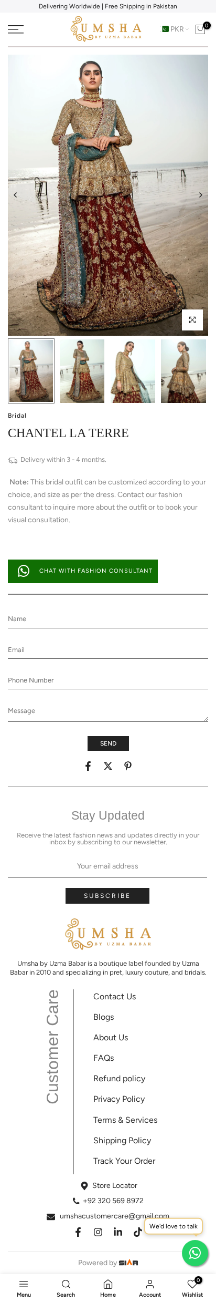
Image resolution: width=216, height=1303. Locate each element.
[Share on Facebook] (88, 766)
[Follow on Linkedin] (118, 1232)
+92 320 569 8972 (113, 1200)
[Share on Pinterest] (128, 766)
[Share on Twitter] (108, 766)
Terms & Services (125, 1120)
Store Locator (114, 1185)
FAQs (103, 1058)
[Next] (200, 195)
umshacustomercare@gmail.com (114, 1216)
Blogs (103, 1017)
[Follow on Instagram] (98, 1232)
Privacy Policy (119, 1099)
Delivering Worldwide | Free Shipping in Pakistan (108, 6)
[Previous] (16, 195)
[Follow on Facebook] (78, 1232)
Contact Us (114, 996)
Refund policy (119, 1078)
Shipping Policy (122, 1140)
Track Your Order (124, 1161)
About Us (110, 1037)
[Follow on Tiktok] (138, 1232)
